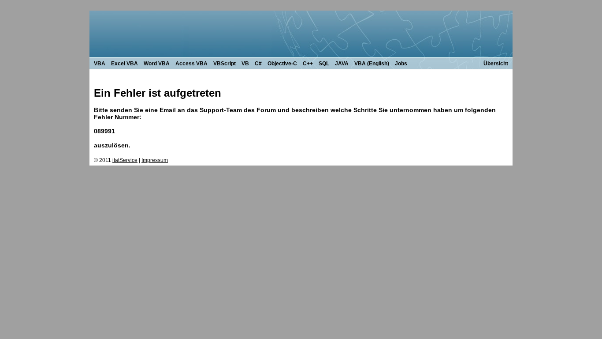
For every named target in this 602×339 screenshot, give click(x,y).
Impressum (154, 160)
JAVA (341, 63)
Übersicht (495, 63)
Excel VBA (124, 63)
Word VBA (156, 63)
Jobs (400, 63)
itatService (124, 160)
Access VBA (191, 63)
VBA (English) (371, 63)
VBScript (224, 63)
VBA (99, 63)
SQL (323, 63)
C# (257, 63)
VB (244, 63)
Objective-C (281, 63)
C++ (307, 63)
